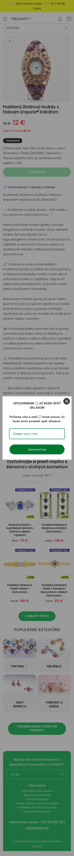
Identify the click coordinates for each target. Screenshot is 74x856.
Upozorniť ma (37, 449)
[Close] (67, 401)
